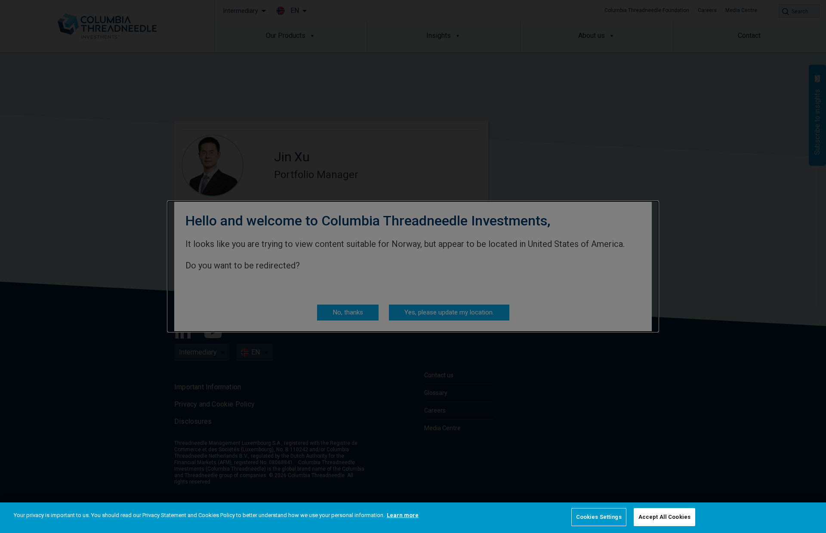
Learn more (403, 515)
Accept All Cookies (664, 517)
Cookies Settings (599, 517)
